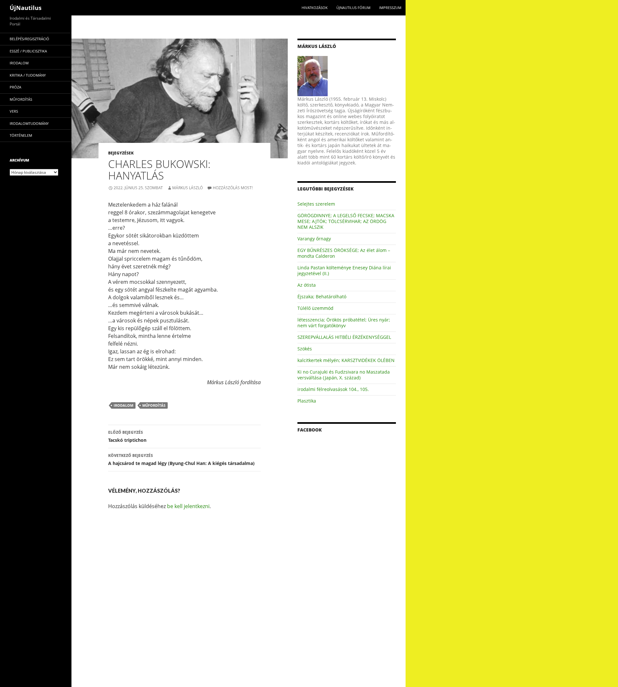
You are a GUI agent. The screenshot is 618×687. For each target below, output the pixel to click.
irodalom (123, 405)
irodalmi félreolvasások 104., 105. (333, 389)
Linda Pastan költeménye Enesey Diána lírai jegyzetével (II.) (344, 270)
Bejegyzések (121, 153)
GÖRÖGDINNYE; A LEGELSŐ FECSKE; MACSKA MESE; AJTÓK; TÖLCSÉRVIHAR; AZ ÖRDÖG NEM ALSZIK (345, 221)
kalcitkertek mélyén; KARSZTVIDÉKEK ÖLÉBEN (346, 360)
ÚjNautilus (26, 8)
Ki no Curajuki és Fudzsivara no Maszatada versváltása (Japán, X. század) (343, 375)
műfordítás (153, 405)
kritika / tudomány (28, 75)
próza (15, 87)
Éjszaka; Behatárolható (321, 296)
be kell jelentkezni (188, 506)
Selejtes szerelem (316, 204)
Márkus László (187, 187)
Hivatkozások (315, 7)
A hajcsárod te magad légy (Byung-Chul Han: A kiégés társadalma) (181, 459)
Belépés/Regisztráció (29, 38)
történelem (21, 135)
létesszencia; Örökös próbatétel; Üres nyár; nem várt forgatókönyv (343, 323)
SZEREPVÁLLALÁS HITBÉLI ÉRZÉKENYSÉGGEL (344, 337)
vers (14, 111)
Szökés (304, 349)
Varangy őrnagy (314, 239)
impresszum (390, 7)
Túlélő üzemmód (315, 308)
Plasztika (306, 401)
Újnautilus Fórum (353, 7)
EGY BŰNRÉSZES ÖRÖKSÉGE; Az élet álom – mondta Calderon (343, 253)
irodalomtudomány (29, 123)
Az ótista (306, 285)
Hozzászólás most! (233, 187)
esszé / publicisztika (28, 51)
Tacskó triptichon (127, 436)
